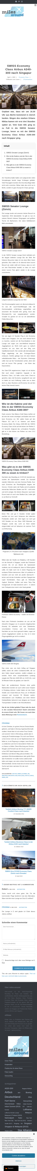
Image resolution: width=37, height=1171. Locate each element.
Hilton (19, 1104)
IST (24, 1106)
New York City (9, 1120)
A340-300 (14, 773)
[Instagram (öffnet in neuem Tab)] (21, 2)
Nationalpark (9, 1118)
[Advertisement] (18, 38)
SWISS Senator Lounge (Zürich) (17, 153)
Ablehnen (18, 1161)
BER (19, 1092)
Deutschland (12, 1096)
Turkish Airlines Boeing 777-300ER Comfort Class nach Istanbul (18, 810)
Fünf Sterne (10, 1101)
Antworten (21, 889)
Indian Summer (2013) (12, 1106)
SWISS (3, 777)
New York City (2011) (20, 1120)
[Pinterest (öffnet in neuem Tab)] (19, 2)
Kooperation (8, 1064)
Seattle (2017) (8, 1123)
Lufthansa (27, 1109)
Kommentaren (22, 715)
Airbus (19, 773)
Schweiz (24, 773)
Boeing (29, 1092)
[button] (34, 1134)
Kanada (7, 1109)
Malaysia (28, 1113)
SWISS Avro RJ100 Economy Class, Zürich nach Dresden (18, 872)
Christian (6, 723)
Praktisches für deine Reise (13, 1068)
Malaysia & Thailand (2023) (13, 1115)
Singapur (5, 775)
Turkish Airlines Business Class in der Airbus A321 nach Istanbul (18, 843)
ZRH (7, 777)
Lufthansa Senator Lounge (12, 1112)
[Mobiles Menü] (35, 5)
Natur (20, 1118)
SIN (28, 773)
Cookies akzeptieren (18, 1155)
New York (29, 1118)
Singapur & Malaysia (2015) (16, 775)
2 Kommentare (27, 79)
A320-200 (9, 1088)
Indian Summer (27, 1104)
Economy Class (24, 77)
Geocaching (9, 1076)
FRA (30, 1097)
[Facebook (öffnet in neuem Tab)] (16, 2)
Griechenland (9, 1104)
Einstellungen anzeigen (18, 1166)
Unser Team (9, 1061)
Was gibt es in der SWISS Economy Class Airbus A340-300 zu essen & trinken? (18, 167)
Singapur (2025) (8, 1130)
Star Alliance (29, 775)
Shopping (16, 1123)
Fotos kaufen (9, 1072)
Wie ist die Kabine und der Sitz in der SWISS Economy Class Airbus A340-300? (19, 158)
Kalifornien (29, 1106)
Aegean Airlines (27, 1088)
